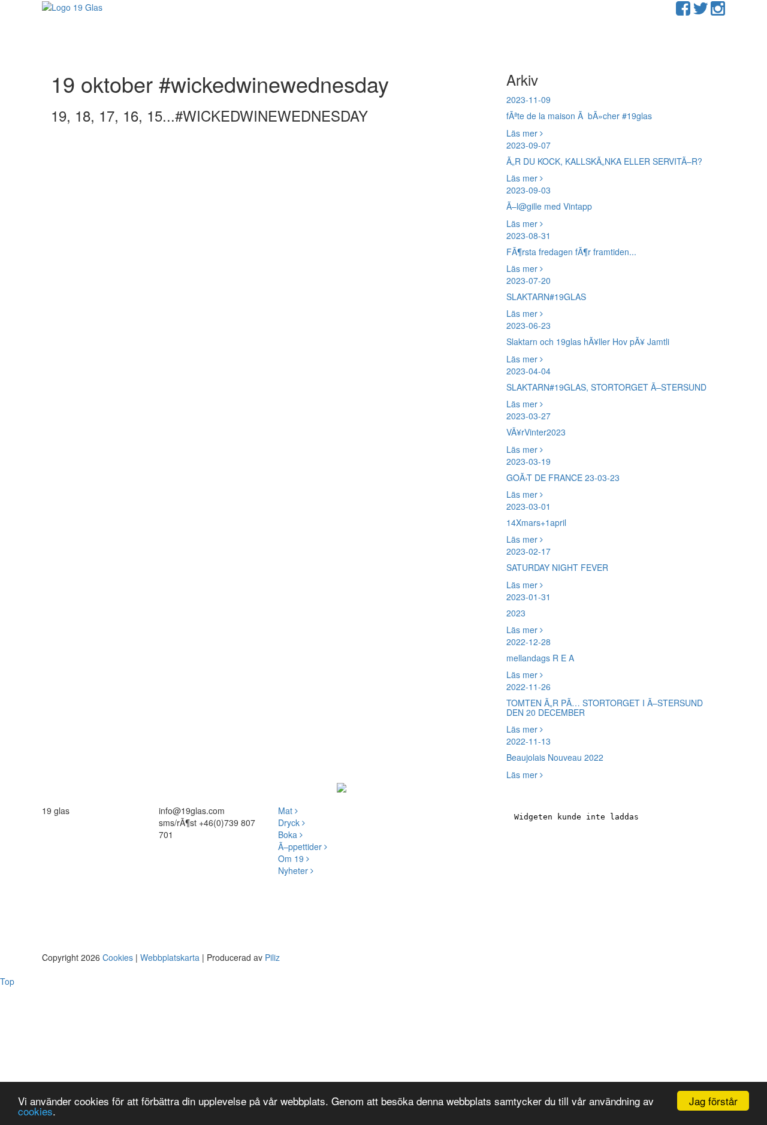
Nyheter (294, 870)
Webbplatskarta (170, 957)
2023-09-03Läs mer (549, 206)
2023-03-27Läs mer (536, 432)
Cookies (117, 957)
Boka (289, 834)
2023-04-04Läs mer (606, 387)
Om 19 (292, 858)
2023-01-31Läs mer (528, 613)
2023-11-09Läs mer (579, 115)
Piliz (272, 957)
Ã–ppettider (301, 846)
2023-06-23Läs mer (587, 341)
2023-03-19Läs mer (563, 477)
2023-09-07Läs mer (604, 161)
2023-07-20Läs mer (546, 296)
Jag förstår (713, 1100)
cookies (35, 1110)
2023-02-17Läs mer (557, 567)
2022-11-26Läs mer (604, 708)
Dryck (290, 822)
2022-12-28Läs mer (540, 658)
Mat (286, 810)
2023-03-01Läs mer (536, 522)
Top (7, 981)
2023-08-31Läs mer (571, 251)
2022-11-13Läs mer (554, 757)
